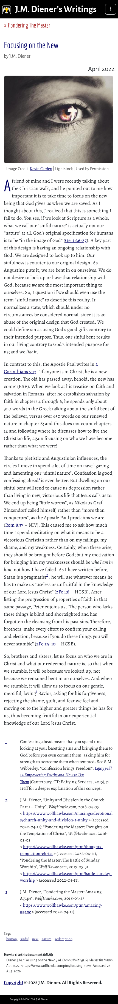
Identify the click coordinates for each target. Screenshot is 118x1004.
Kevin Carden (41, 169)
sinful (24, 939)
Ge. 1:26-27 (76, 240)
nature (46, 939)
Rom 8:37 (14, 525)
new (35, 939)
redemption (63, 939)
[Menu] (110, 9)
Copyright (13, 982)
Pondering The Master (29, 25)
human (11, 939)
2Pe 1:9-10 (46, 643)
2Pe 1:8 (62, 591)
